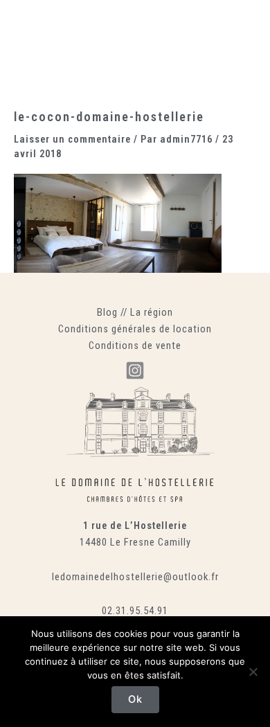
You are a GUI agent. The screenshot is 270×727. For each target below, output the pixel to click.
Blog (107, 312)
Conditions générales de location (135, 329)
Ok (135, 699)
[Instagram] (135, 370)
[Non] (253, 672)
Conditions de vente (135, 345)
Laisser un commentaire (72, 139)
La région (151, 312)
